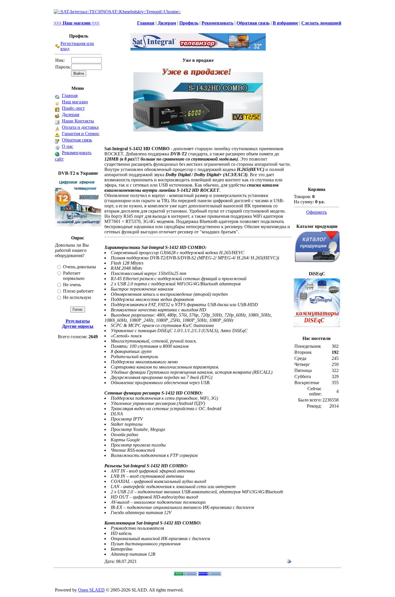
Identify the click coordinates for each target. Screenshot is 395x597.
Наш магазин (75, 101)
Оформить (316, 212)
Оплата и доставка (80, 127)
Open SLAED (91, 589)
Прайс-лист (73, 108)
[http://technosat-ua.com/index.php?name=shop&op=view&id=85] (197, 98)
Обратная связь (77, 139)
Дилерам (70, 114)
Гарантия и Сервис (80, 133)
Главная (69, 95)
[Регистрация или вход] (57, 46)
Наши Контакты (78, 120)
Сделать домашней (321, 23)
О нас (67, 146)
